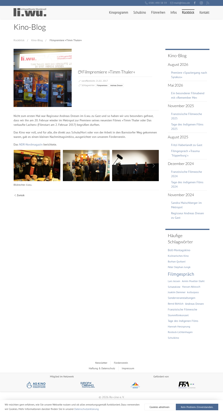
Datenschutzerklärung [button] (86, 409)
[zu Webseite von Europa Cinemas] (88, 385)
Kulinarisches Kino (178, 255)
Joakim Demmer (176, 292)
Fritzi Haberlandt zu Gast (186, 145)
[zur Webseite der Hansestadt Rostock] (135, 385)
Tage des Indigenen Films (183, 321)
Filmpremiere (102, 85)
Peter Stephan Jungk (179, 267)
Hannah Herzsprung (179, 326)
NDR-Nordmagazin (31, 144)
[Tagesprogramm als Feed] (207, 3)
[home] (30, 12)
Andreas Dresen (116, 85)
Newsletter (101, 362)
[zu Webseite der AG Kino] (36, 385)
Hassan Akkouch (191, 286)
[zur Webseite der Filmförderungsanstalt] (186, 385)
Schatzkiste (174, 287)
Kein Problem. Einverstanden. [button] (197, 407)
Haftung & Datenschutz (102, 368)
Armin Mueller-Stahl (193, 281)
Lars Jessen (174, 281)
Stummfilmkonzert (178, 315)
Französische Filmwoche (182, 309)
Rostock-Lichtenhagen (180, 332)
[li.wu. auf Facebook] (194, 3)
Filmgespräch (181, 274)
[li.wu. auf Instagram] (201, 3)
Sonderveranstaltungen (181, 298)
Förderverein (121, 362)
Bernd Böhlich (175, 303)
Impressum (128, 368)
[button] (118, 12)
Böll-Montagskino (179, 250)
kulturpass (193, 292)
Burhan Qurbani (176, 261)
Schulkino (173, 338)
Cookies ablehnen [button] (159, 407)
